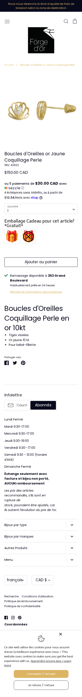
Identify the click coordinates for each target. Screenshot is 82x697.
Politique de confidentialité (22, 606)
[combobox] (41, 209)
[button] (41, 185)
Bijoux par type (15, 525)
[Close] (69, 634)
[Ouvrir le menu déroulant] (72, 525)
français (15, 580)
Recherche (11, 596)
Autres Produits (15, 548)
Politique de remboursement (23, 601)
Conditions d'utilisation (37, 596)
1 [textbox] (7, 211)
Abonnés (43, 405)
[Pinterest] (18, 617)
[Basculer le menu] (7, 21)
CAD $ (41, 580)
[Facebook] (4, 617)
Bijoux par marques (18, 536)
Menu (8, 560)
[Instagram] (11, 617)
